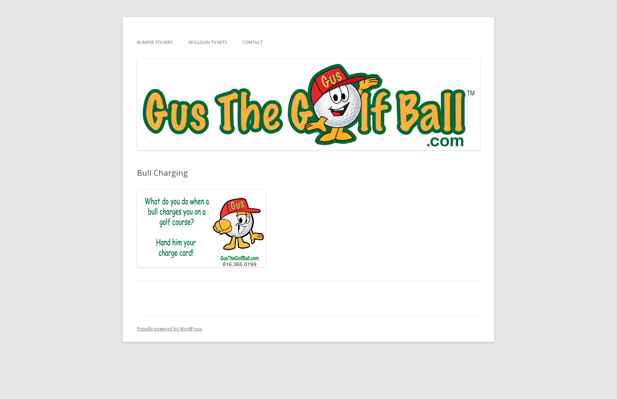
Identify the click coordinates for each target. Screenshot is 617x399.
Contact (252, 42)
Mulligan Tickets (208, 42)
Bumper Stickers (155, 42)
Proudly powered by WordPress (169, 329)
